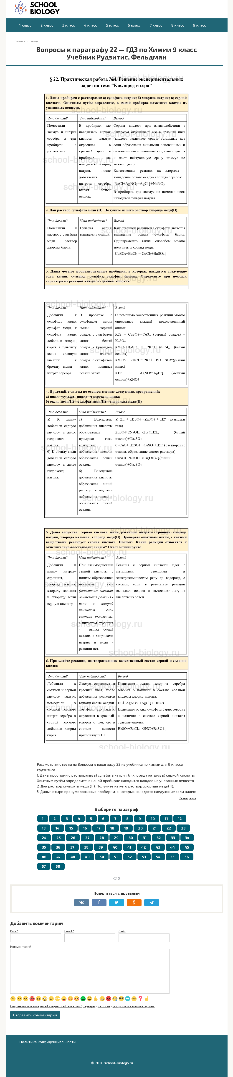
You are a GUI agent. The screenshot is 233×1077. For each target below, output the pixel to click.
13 (44, 828)
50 (102, 856)
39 (101, 847)
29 (116, 837)
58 (58, 866)
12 (180, 818)
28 (101, 837)
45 (187, 847)
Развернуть (187, 798)
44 (172, 847)
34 (187, 837)
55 (172, 856)
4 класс (90, 25)
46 (44, 856)
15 (71, 828)
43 (158, 847)
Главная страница (26, 41)
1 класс (25, 25)
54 (158, 856)
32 (159, 837)
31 (145, 837)
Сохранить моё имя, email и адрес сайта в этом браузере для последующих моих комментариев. (82, 1006)
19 (126, 828)
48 (73, 856)
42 (143, 847)
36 (58, 847)
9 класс (199, 25)
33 (173, 837)
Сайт (122, 931)
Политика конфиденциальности (47, 1042)
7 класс (156, 25)
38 (86, 847)
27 (87, 837)
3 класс (68, 25)
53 (144, 856)
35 (44, 847)
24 (44, 837)
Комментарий (20, 946)
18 (112, 828)
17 (98, 828)
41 (129, 847)
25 (58, 837)
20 (140, 828)
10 (153, 818)
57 (44, 866)
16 (85, 828)
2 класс (47, 25)
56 (187, 856)
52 (130, 856)
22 (169, 828)
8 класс (177, 25)
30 (131, 837)
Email (69, 931)
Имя (14, 931)
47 (58, 856)
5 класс (112, 25)
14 (57, 828)
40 (115, 847)
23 (183, 828)
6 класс (134, 25)
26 (73, 837)
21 (155, 828)
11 (166, 818)
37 (72, 847)
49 (87, 856)
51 (116, 856)
